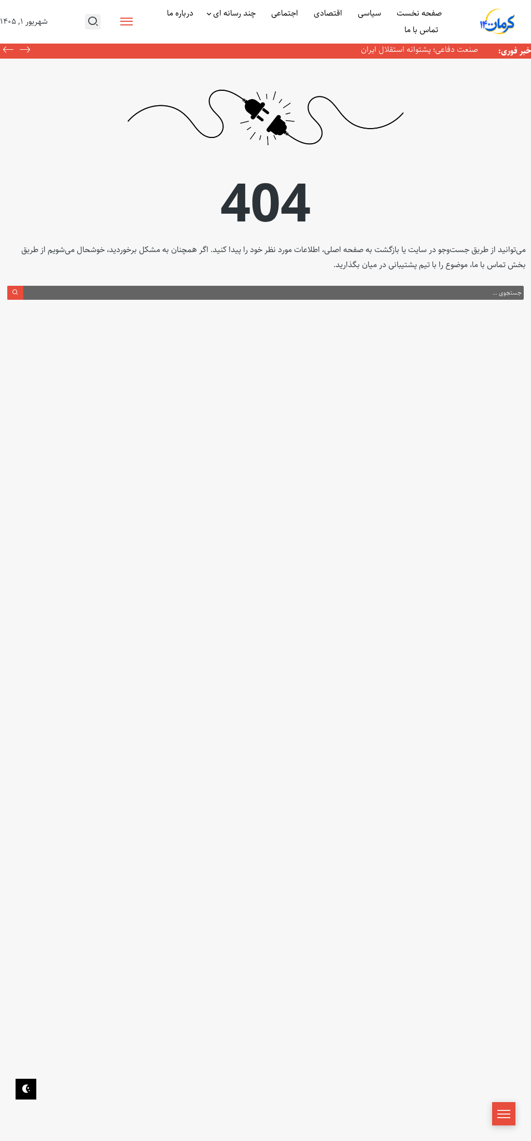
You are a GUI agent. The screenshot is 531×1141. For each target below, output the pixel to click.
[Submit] (15, 292)
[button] (8, 51)
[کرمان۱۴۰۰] (498, 22)
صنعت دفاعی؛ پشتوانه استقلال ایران (419, 49)
